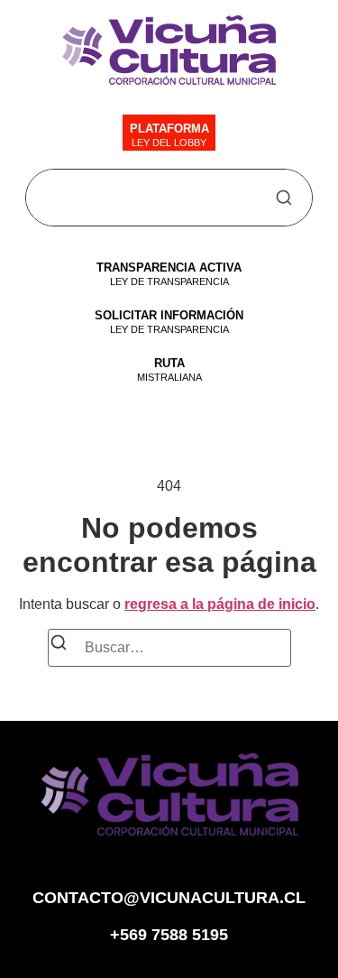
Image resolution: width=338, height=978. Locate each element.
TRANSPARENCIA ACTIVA (169, 267)
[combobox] (154, 197)
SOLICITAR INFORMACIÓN (169, 315)
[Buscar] (58, 645)
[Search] (284, 198)
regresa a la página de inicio (219, 604)
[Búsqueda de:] (169, 648)
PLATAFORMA (169, 128)
